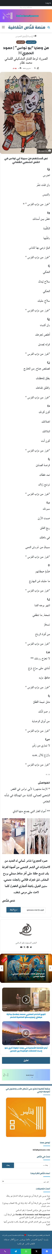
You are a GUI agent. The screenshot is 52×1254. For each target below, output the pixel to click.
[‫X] (24, 947)
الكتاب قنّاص (30, 1244)
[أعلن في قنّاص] (26, 16)
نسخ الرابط (13, 910)
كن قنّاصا (20, 1244)
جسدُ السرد (40, 965)
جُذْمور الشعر (21, 42)
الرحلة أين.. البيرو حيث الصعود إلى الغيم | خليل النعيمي (27, 1216)
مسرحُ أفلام (14, 1240)
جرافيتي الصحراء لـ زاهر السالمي (27, 1210)
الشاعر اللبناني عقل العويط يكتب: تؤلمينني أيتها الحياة (27, 1223)
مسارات (6, 1240)
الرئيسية (31, 36)
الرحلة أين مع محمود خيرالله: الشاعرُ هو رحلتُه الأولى (28, 1197)
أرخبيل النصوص (21, 36)
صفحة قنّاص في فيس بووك (26, 7)
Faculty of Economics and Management (33, 1215)
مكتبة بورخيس (25, 1240)
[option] (26, 968)
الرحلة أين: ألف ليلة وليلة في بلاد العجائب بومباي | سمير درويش (26, 1204)
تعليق (26, 1060)
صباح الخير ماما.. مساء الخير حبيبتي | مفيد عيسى (28, 975)
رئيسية (46, 1240)
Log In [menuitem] (48, 3)
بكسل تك (4, 1235)
